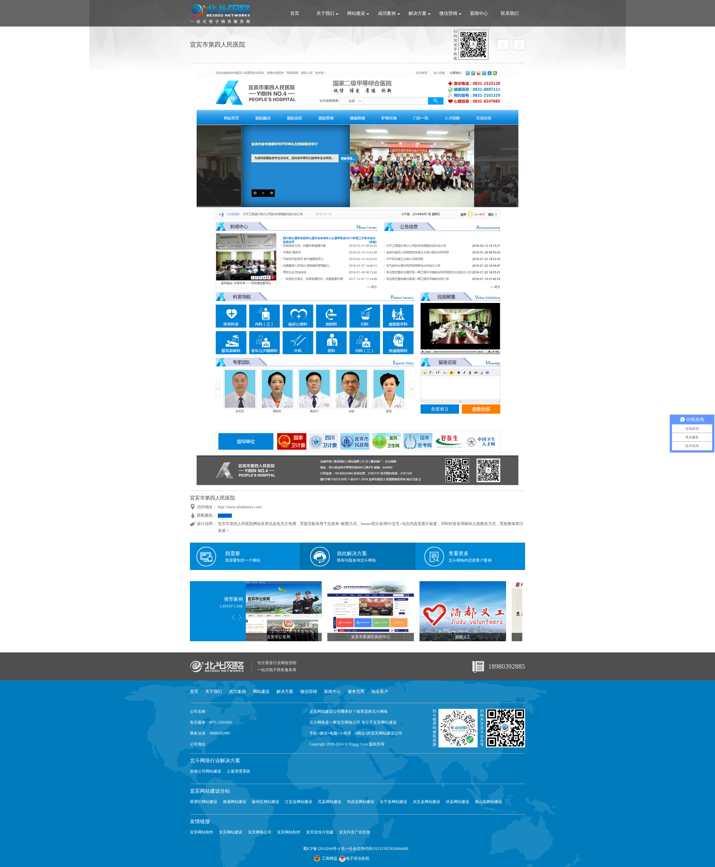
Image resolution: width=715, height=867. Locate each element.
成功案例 (387, 13)
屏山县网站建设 (488, 802)
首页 (294, 13)
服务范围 (356, 691)
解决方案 (417, 13)
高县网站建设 (329, 802)
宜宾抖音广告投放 (354, 832)
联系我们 (510, 13)
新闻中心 (479, 13)
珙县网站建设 (457, 802)
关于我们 (325, 13)
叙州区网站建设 (265, 802)
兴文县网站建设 (426, 802)
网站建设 (356, 13)
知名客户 (379, 691)
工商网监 (329, 858)
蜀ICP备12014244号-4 (321, 849)
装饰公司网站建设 (205, 771)
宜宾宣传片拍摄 (319, 832)
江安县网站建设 (298, 802)
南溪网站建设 (234, 802)
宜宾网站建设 (230, 832)
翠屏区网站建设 (203, 802)
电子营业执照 (357, 858)
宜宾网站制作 (201, 832)
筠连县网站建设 (360, 802)
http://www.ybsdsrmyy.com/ (240, 507)
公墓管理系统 (238, 771)
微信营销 (448, 13)
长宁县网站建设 (393, 802)
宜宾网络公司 (259, 832)
